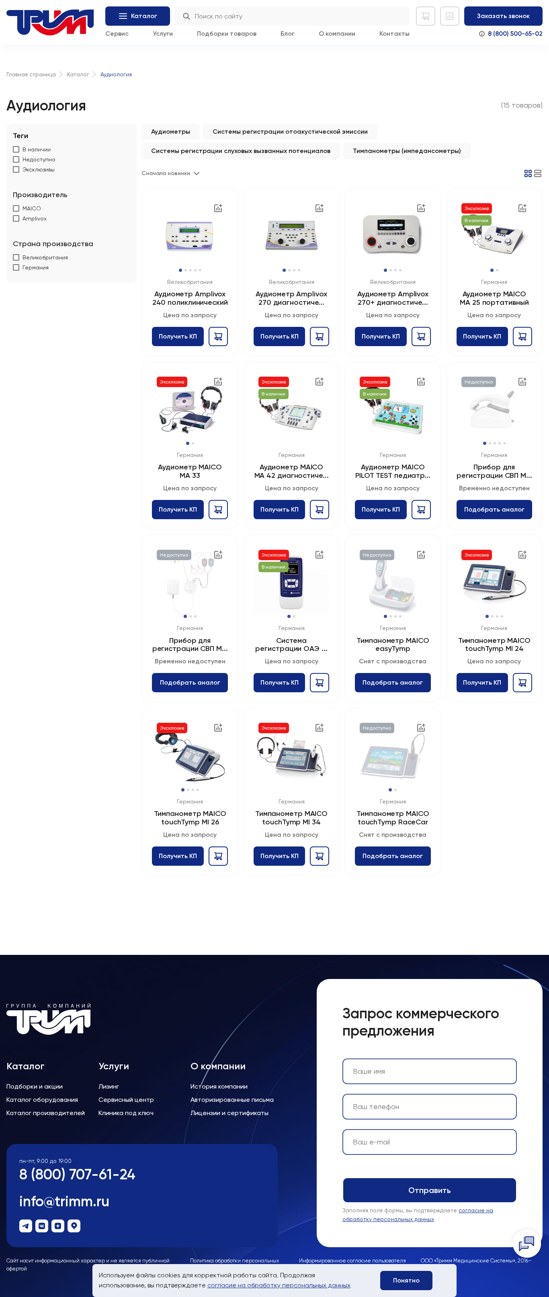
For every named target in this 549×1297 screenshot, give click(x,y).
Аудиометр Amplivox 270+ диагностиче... (392, 298)
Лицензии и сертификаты (229, 1113)
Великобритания (190, 282)
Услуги (163, 33)
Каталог (25, 1066)
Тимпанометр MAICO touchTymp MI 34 (291, 818)
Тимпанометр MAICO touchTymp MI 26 (190, 818)
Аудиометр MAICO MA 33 (190, 471)
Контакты (394, 33)
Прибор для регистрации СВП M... (494, 471)
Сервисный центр (126, 1099)
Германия (494, 282)
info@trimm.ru (64, 1201)
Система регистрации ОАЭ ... (291, 644)
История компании (219, 1086)
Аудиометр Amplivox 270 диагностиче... (291, 298)
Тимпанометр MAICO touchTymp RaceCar (392, 818)
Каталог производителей (45, 1113)
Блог (288, 33)
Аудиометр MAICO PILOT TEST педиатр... (392, 471)
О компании (337, 33)
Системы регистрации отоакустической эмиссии (290, 131)
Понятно (406, 1280)
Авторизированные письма (232, 1099)
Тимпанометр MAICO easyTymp (392, 644)
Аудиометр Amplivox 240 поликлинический (189, 298)
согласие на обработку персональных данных (278, 1285)
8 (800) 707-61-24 (77, 1174)
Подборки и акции (34, 1086)
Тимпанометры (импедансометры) (407, 151)
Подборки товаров (226, 33)
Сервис (117, 33)
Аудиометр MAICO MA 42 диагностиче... (291, 471)
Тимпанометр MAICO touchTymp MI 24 (494, 644)
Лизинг (108, 1086)
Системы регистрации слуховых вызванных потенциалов (240, 151)
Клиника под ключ (126, 1113)
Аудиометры (170, 131)
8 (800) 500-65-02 (515, 33)
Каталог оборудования (42, 1099)
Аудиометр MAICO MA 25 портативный (494, 298)
